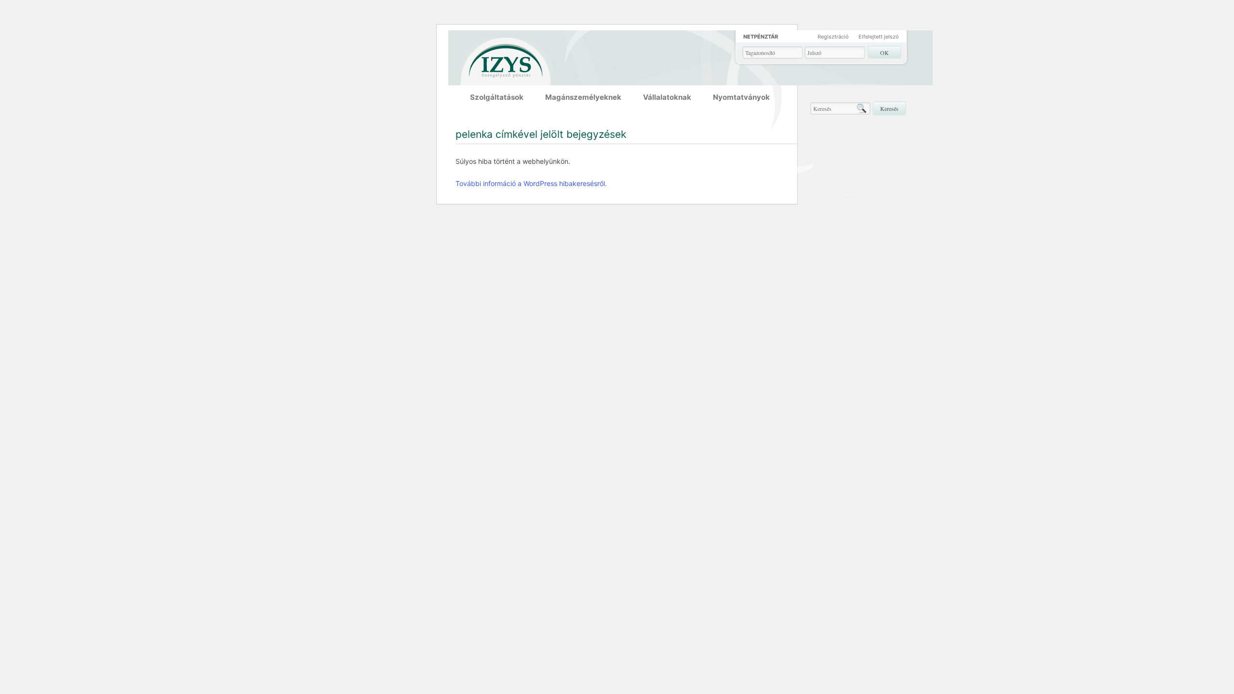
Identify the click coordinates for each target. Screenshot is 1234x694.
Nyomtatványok (741, 97)
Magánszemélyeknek (583, 97)
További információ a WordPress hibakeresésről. (531, 183)
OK (884, 52)
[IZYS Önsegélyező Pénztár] (506, 58)
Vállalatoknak (667, 97)
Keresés (889, 108)
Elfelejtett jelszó (878, 36)
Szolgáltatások (496, 97)
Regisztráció (833, 36)
